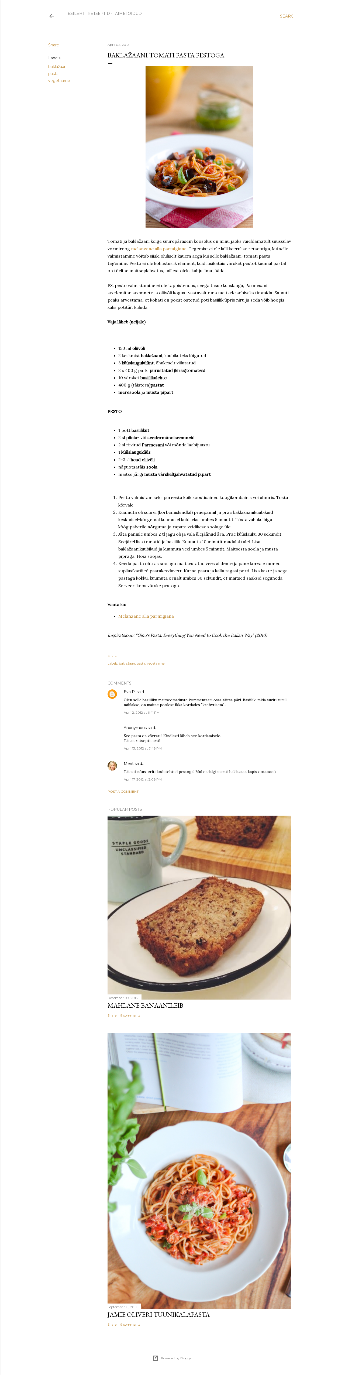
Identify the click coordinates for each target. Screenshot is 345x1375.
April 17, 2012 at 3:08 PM (143, 779)
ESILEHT (76, 13)
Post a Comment (123, 791)
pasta (53, 73)
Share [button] (53, 45)
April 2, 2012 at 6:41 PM (142, 712)
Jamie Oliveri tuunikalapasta (159, 1314)
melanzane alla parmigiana (159, 248)
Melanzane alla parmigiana (146, 616)
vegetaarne (59, 80)
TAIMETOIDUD (127, 13)
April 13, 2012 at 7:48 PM (143, 748)
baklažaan (57, 66)
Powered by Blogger (177, 1358)
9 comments (130, 1015)
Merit (129, 763)
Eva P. (130, 691)
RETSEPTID (99, 13)
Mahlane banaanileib (145, 1005)
